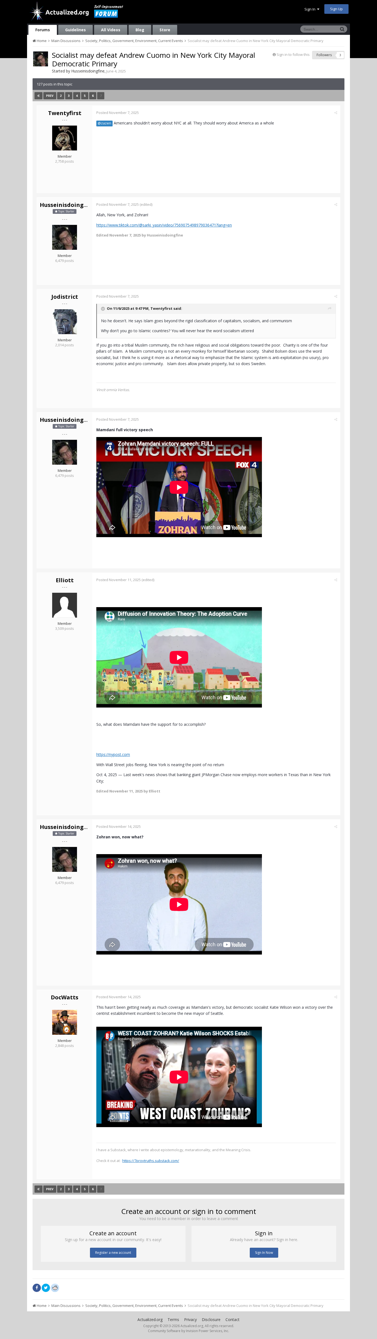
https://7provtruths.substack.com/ (150, 1160)
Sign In (310, 9)
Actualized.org (150, 1319)
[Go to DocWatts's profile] (64, 1022)
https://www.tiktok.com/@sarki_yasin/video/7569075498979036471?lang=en (164, 225)
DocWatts (64, 997)
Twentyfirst (64, 113)
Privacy (190, 1319)
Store (165, 29)
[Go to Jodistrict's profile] (64, 321)
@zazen (104, 123)
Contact (232, 1319)
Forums (42, 29)
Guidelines (75, 29)
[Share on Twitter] (46, 1288)
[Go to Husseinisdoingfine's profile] (40, 58)
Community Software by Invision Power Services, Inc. (188, 1330)
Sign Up (336, 8)
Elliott (65, 580)
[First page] (38, 95)
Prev (50, 96)
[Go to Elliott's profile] (64, 605)
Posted (117, 112)
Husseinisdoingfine (88, 71)
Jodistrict (64, 296)
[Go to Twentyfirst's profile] (64, 138)
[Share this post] (335, 112)
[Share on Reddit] (55, 1287)
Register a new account (113, 1252)
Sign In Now (264, 1252)
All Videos (110, 29)
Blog (140, 29)
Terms (173, 1319)
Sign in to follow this (293, 54)
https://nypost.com (113, 754)
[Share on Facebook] (37, 1288)
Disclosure (211, 1319)
